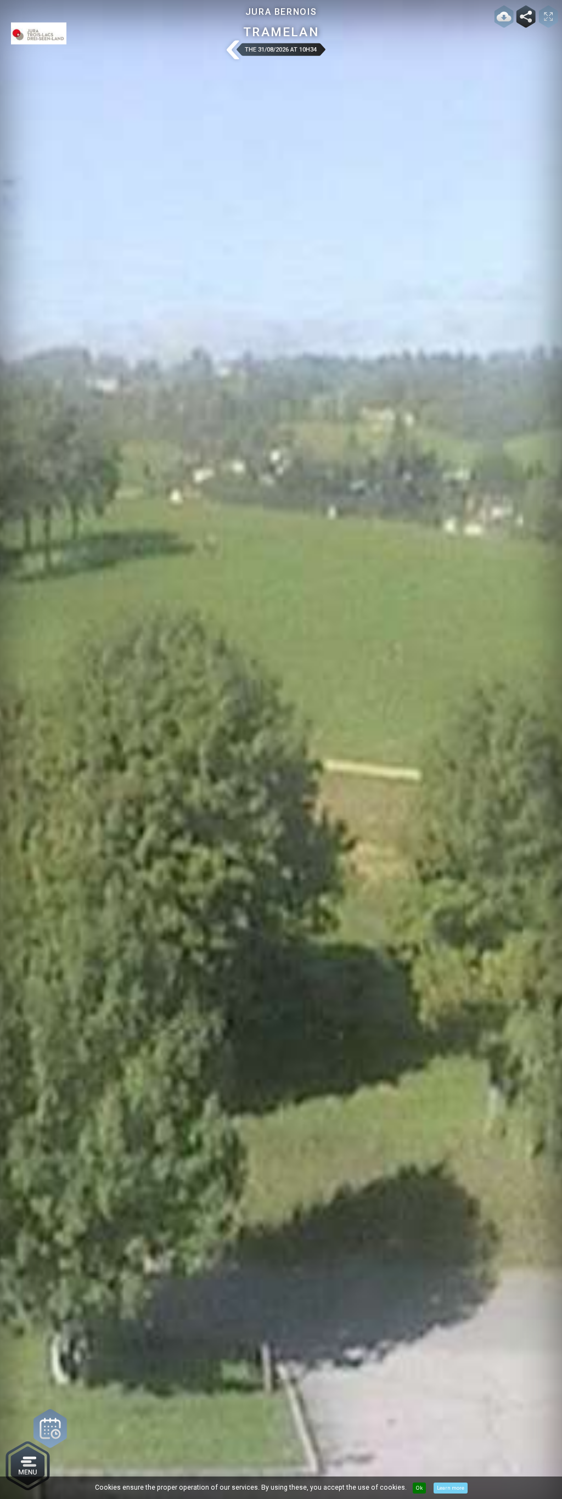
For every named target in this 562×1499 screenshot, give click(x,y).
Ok (419, 1488)
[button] (232, 50)
